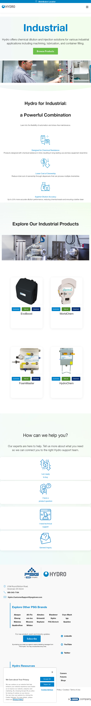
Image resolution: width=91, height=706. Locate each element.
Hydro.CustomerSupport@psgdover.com (25, 597)
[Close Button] (52, 672)
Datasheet (36, 309)
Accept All (47, 679)
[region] (30, 685)
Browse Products (45, 51)
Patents (63, 677)
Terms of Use (75, 690)
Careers (63, 673)
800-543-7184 (13, 592)
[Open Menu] (87, 7)
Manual (26, 309)
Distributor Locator (47, 2)
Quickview (16, 309)
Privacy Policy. (18, 699)
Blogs (63, 680)
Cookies (66, 690)
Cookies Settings (47, 690)
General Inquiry (46, 548)
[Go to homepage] (8, 7)
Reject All (47, 684)
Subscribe (32, 638)
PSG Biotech (53, 622)
